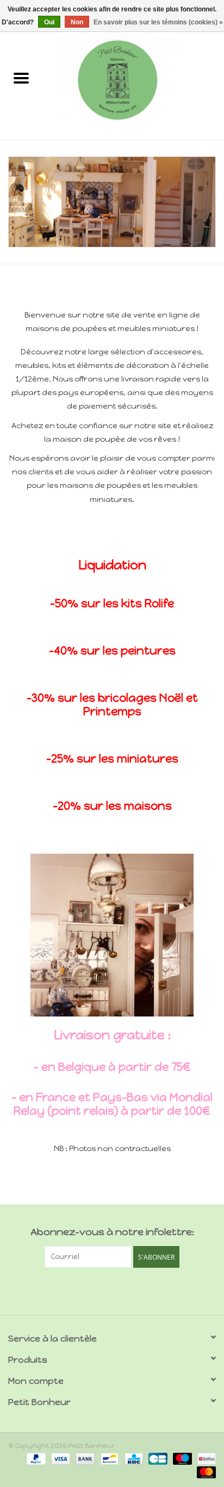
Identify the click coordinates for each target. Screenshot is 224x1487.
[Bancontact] (108, 1458)
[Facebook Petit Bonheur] (102, 1290)
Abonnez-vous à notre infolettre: (112, 1232)
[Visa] (59, 1458)
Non (77, 22)
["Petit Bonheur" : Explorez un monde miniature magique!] (133, 79)
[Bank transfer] (84, 1458)
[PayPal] (35, 1458)
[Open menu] (21, 77)
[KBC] (133, 1458)
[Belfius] (205, 1458)
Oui (49, 22)
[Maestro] (181, 1458)
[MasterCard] (204, 1472)
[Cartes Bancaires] (157, 1458)
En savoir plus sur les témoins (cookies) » (158, 22)
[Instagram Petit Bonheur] (121, 1290)
